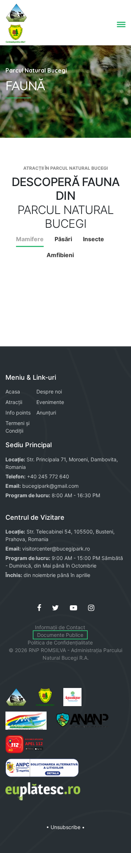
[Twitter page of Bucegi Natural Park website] (55, 607)
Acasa (12, 391)
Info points (18, 412)
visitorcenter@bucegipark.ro (56, 548)
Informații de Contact (60, 627)
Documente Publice (60, 635)
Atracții (13, 402)
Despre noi (49, 391)
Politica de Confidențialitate (60, 642)
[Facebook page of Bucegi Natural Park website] (39, 607)
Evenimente (50, 402)
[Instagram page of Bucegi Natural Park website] (91, 607)
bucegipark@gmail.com (50, 486)
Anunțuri (46, 412)
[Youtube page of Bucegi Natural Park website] (73, 607)
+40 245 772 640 (48, 476)
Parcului (112, 650)
